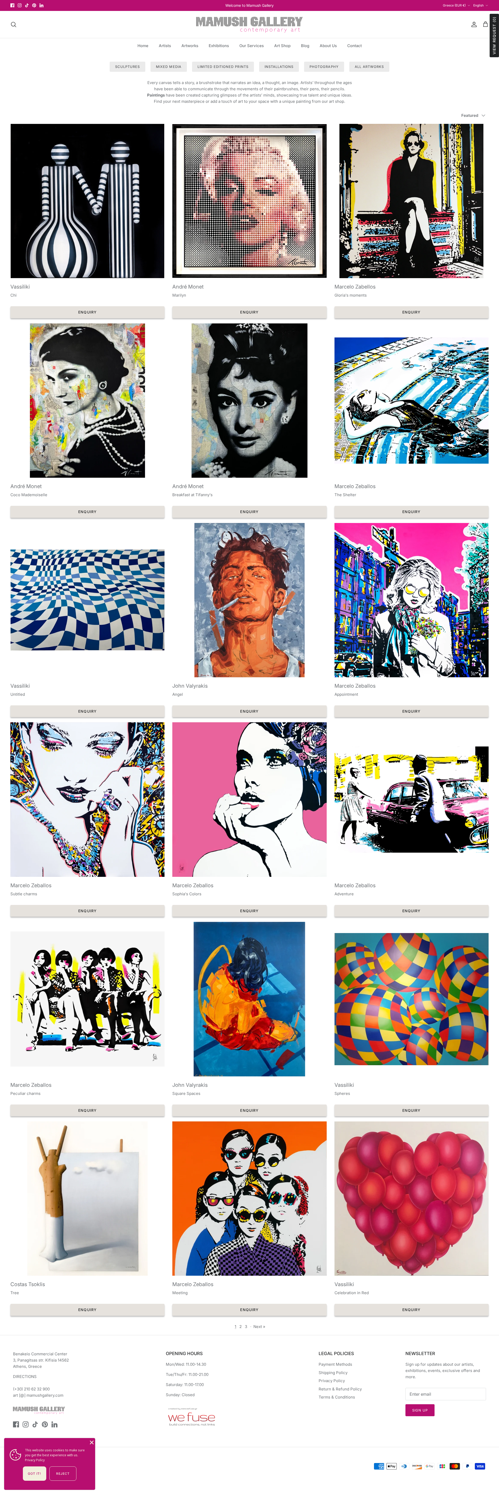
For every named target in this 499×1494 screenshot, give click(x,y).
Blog (305, 45)
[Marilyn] (249, 201)
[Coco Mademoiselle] (87, 400)
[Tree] (87, 1198)
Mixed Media (168, 67)
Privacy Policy (332, 1380)
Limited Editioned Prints (223, 67)
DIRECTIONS (25, 1376)
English (478, 5)
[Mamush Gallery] (249, 24)
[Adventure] (411, 799)
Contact (354, 45)
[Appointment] (411, 600)
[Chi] (87, 201)
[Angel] (249, 600)
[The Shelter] (411, 400)
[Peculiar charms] (87, 999)
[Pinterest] (34, 5)
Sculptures (127, 67)
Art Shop (282, 45)
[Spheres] (411, 999)
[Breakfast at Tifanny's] (249, 400)
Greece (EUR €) (454, 5)
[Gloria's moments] (411, 201)
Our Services (251, 45)
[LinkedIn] (41, 5)
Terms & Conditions (337, 1397)
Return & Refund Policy (340, 1389)
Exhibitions (219, 45)
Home (142, 45)
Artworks (189, 45)
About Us (328, 45)
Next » (259, 1326)
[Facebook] (12, 5)
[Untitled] (87, 600)
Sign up (420, 1410)
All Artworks (369, 67)
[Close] (91, 1442)
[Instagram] (20, 5)
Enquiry (87, 312)
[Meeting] (249, 1198)
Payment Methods (335, 1364)
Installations (279, 67)
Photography (324, 67)
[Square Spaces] (249, 999)
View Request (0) (494, 35)
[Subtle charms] (87, 799)
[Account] (473, 24)
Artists (165, 45)
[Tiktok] (27, 5)
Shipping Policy (333, 1372)
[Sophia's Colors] (249, 799)
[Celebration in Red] (411, 1198)
